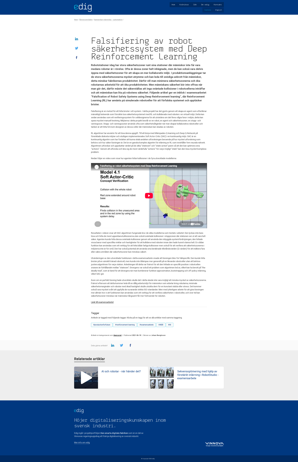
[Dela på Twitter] (76, 48)
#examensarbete (147, 325)
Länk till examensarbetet (102, 302)
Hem (173, 4)
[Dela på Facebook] (76, 57)
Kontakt (218, 4)
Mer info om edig (82, 442)
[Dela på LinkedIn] (76, 38)
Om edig (205, 4)
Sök (195, 4)
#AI (169, 325)
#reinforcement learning (125, 325)
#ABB (160, 325)
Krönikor (184, 4)
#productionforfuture (101, 325)
